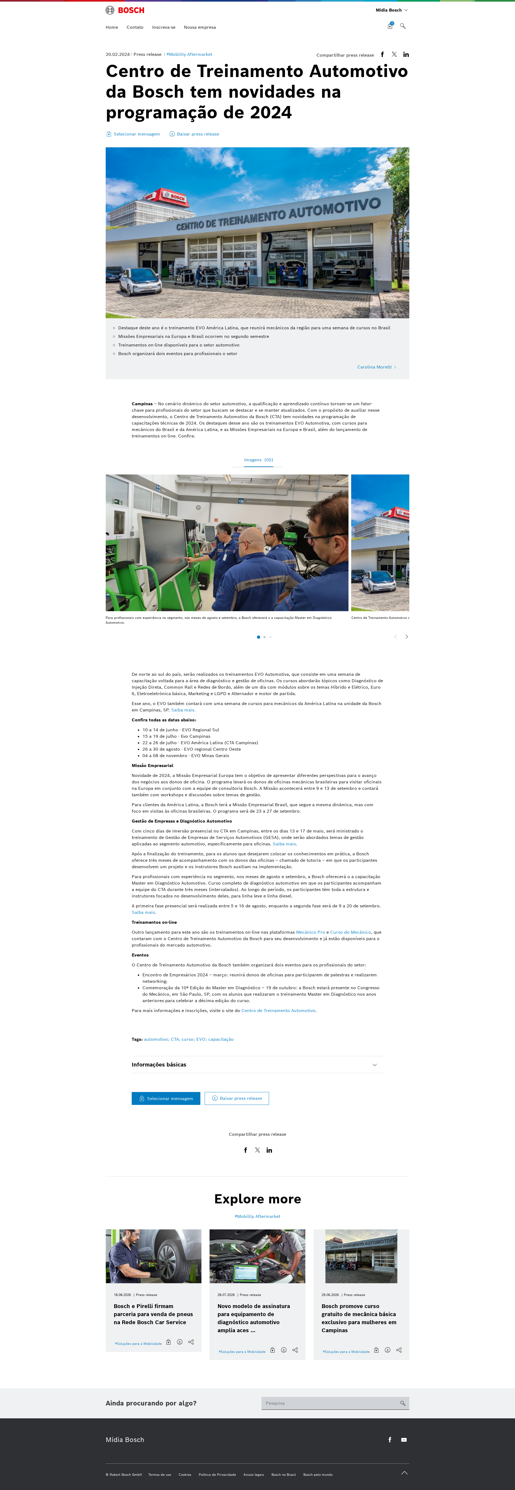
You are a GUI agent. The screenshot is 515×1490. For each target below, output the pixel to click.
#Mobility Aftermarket (189, 54)
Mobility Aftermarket (258, 1216)
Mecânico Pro (310, 932)
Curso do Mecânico (350, 932)
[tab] (257, 1064)
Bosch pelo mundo (318, 1475)
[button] (258, 637)
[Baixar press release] (180, 1342)
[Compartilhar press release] (191, 1342)
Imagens (258, 460)
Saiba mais (284, 844)
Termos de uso (159, 1475)
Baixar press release (241, 1098)
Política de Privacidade (217, 1475)
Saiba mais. (183, 710)
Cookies (185, 1475)
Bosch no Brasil (283, 1475)
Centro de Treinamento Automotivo (278, 1010)
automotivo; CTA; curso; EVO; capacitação (189, 1039)
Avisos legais (254, 1475)
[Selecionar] (169, 1342)
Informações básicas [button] (159, 1064)
